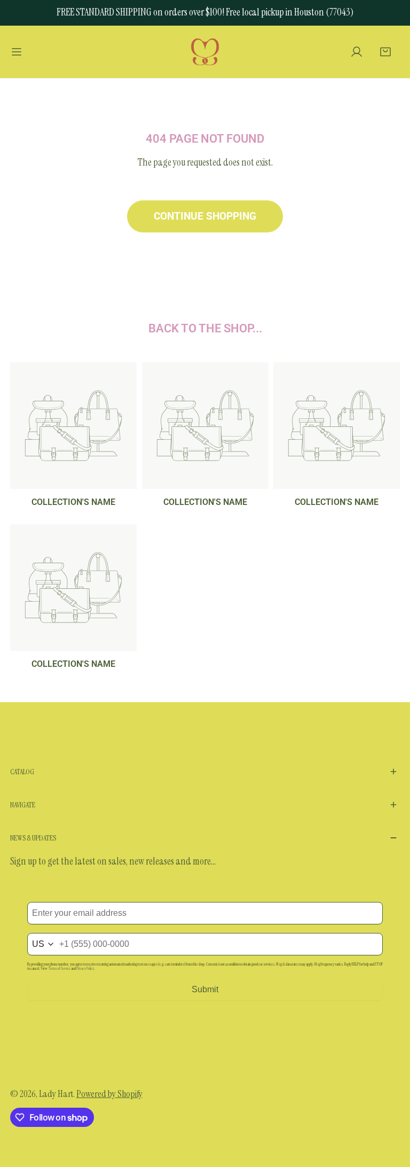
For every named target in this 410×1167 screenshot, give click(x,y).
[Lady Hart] (205, 52)
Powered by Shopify (109, 1094)
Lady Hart (56, 1094)
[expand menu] (16, 52)
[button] (385, 51)
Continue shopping (205, 216)
